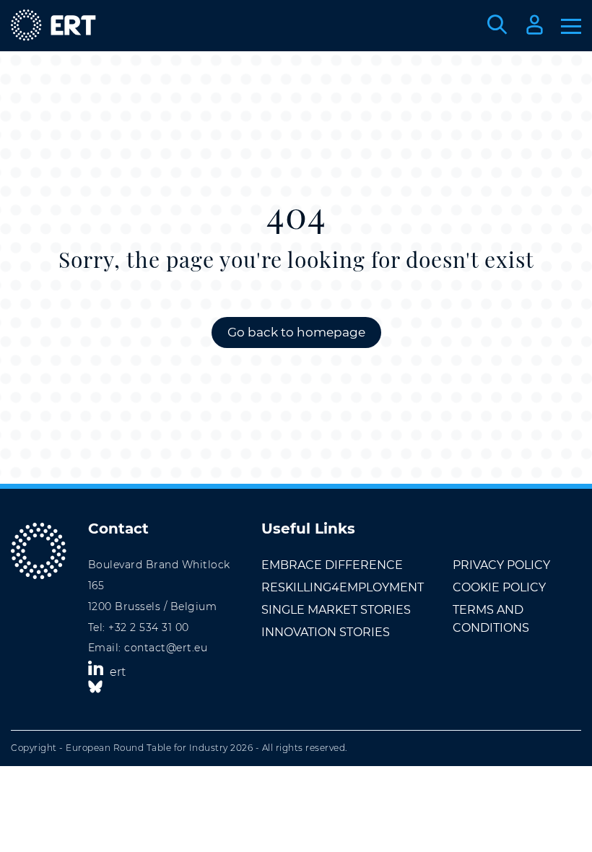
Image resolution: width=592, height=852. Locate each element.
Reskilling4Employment (342, 587)
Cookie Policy (499, 587)
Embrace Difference (332, 565)
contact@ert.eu (165, 647)
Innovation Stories (325, 632)
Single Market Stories (336, 610)
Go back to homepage (296, 332)
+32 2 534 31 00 (148, 627)
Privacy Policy (501, 565)
